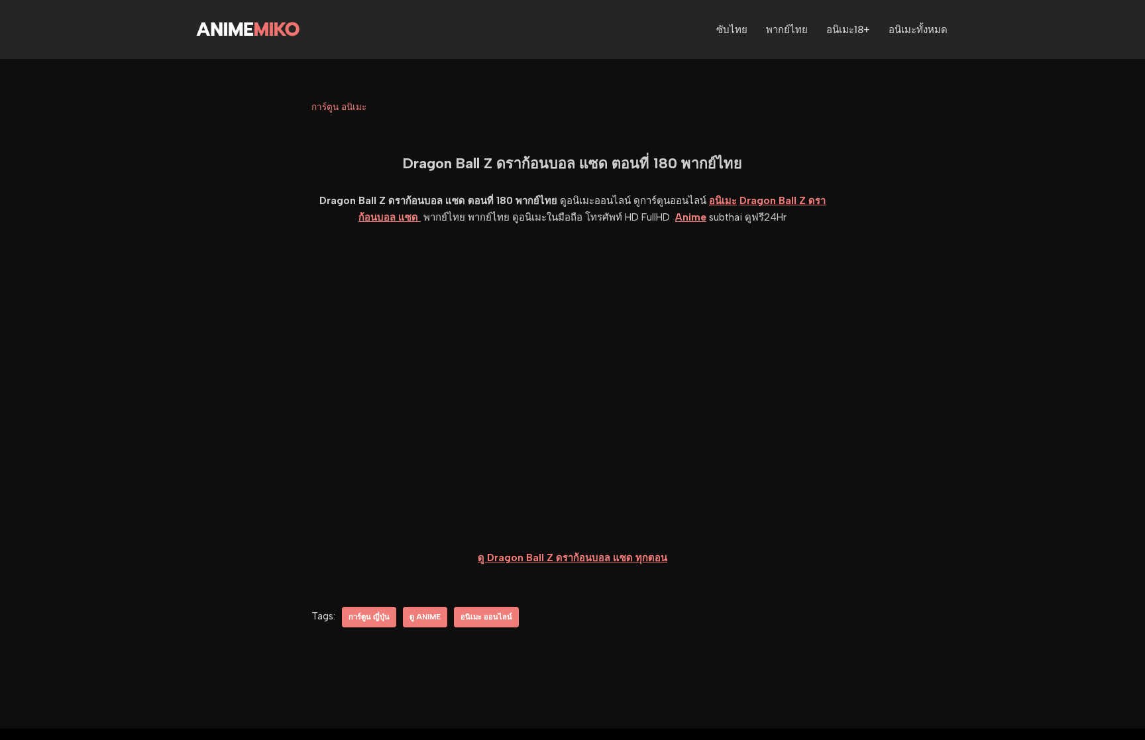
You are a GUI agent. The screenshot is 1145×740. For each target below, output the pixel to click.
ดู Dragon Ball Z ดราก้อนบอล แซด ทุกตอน (572, 558)
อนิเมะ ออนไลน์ (486, 616)
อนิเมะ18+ (848, 30)
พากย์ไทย (787, 30)
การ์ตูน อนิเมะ (338, 106)
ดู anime (425, 616)
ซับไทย (731, 30)
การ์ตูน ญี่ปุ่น (369, 616)
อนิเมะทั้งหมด (918, 30)
